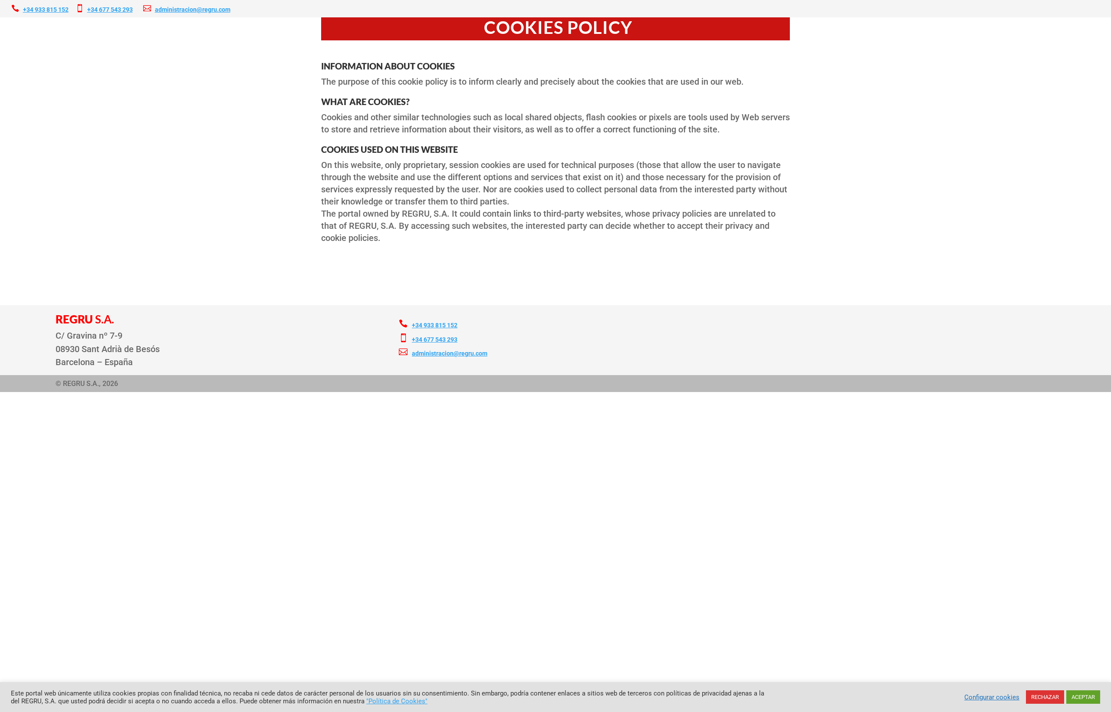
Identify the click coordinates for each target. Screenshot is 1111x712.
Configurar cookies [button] (991, 697)
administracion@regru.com (192, 9)
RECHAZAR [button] (1045, 697)
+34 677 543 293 (110, 9)
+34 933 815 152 (46, 9)
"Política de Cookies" (396, 701)
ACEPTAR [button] (1083, 697)
